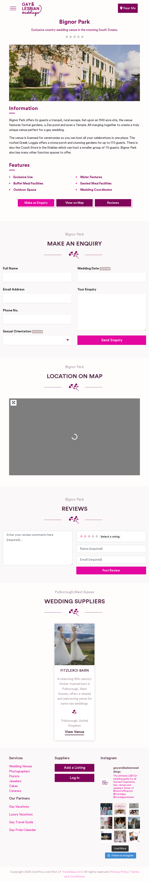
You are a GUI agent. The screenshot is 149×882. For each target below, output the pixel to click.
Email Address (14, 289)
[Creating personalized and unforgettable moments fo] (120, 823)
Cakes (13, 786)
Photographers (19, 771)
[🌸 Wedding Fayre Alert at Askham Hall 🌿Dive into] (120, 809)
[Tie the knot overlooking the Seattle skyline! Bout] (134, 837)
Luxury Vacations (21, 814)
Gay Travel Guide (21, 822)
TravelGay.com (72, 871)
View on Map (74, 202)
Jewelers (15, 781)
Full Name (10, 268)
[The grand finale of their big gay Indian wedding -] (106, 837)
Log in (74, 778)
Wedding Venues (20, 766)
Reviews (113, 202)
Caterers (15, 790)
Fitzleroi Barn (74, 670)
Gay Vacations (19, 806)
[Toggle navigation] (13, 8)
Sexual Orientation (22, 331)
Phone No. (10, 310)
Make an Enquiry (36, 202)
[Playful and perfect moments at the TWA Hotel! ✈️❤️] (134, 809)
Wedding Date (93, 268)
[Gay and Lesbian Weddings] (32, 8)
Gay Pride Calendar (22, 830)
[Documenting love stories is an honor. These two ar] (106, 809)
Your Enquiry (86, 289)
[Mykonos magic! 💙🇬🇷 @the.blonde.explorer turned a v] (106, 823)
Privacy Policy (119, 871)
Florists (14, 776)
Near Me (129, 8)
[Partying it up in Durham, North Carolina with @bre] (120, 837)
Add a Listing (74, 768)
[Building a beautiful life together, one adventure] (134, 823)
